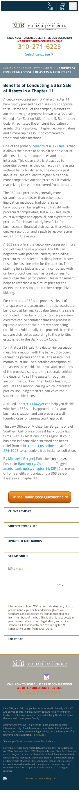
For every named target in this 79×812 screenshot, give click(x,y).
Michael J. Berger (20, 458)
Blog (17, 68)
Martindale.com (49, 741)
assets (8, 468)
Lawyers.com (30, 741)
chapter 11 (41, 468)
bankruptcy (22, 468)
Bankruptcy (31, 68)
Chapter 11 (48, 68)
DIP (53, 468)
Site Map (39, 735)
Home (7, 68)
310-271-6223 (39, 46)
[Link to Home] (39, 25)
